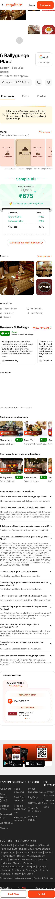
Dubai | (23, 848)
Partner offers (4, 807)
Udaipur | (43, 866)
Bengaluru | (32, 845)
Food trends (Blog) (4, 797)
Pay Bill (41, 894)
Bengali (4, 72)
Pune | (4, 848)
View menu (44, 132)
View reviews (41, 327)
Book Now (13, 894)
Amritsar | (15, 859)
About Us (5, 788)
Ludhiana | (6, 863)
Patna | (5, 859)
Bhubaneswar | (30, 859)
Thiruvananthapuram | (13, 866)
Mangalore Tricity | (12, 873)
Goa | (31, 848)
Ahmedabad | (42, 848)
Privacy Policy (32, 818)
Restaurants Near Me (21, 819)
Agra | (13, 852)
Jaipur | (5, 852)
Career (4, 828)
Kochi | (49, 852)
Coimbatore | (8, 856)
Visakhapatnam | (37, 856)
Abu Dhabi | (18, 870)
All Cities (28, 873)
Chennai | (44, 845)
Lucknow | (38, 852)
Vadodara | (29, 863)
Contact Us (7, 822)
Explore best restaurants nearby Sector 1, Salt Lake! (27, 878)
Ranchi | (21, 856)
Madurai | (6, 870)
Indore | (43, 859)
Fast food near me (19, 799)
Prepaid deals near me (20, 809)
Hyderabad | (24, 852)
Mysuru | (17, 863)
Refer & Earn (35, 802)
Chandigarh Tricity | (37, 870)
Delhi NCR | (7, 845)
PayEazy (33, 797)
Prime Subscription (35, 790)
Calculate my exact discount (25, 242)
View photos (44, 256)
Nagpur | (32, 866)
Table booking (19, 790)
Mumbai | (20, 845)
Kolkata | (13, 848)
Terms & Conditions (34, 810)
